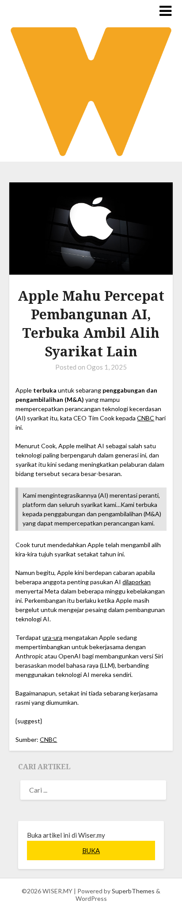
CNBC (145, 418)
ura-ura (52, 637)
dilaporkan (136, 582)
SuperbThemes (133, 891)
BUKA (91, 850)
